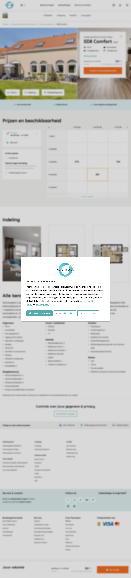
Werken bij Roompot (73, 546)
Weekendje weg (72, 453)
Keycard (5, 528)
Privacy (54, 566)
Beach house (39, 459)
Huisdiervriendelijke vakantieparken (15, 463)
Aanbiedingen (64, 5)
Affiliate (68, 521)
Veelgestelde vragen (41, 525)
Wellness (69, 542)
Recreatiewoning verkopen (43, 532)
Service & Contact (82, 5)
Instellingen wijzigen (65, 414)
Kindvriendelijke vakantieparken (14, 466)
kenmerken (90, 56)
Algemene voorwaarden (40, 566)
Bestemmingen (47, 5)
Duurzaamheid (71, 532)
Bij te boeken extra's (10, 521)
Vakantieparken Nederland (12, 446)
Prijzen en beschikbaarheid (103, 70)
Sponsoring (69, 535)
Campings (38, 442)
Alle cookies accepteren (39, 313)
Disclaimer (72, 566)
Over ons (69, 528)
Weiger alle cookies (65, 313)
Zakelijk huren (39, 539)
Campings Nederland (41, 449)
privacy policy (42, 304)
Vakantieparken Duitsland (12, 453)
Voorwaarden (7, 535)
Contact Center (24, 502)
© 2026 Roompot (92, 566)
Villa (35, 481)
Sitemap (81, 566)
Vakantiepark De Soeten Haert (98, 37)
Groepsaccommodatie (42, 470)
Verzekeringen (8, 532)
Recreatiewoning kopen (42, 528)
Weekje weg (70, 456)
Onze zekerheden (9, 525)
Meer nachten (88, 197)
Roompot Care (39, 535)
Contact (37, 521)
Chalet (36, 466)
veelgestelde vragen (18, 499)
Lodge (36, 473)
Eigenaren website (40, 542)
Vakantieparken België (10, 449)
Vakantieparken (8, 442)
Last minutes (71, 446)
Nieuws (68, 550)
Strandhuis (38, 477)
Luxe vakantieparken (10, 470)
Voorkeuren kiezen (88, 313)
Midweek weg (71, 449)
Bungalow (37, 463)
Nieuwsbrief (70, 525)
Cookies (62, 566)
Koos (67, 539)
